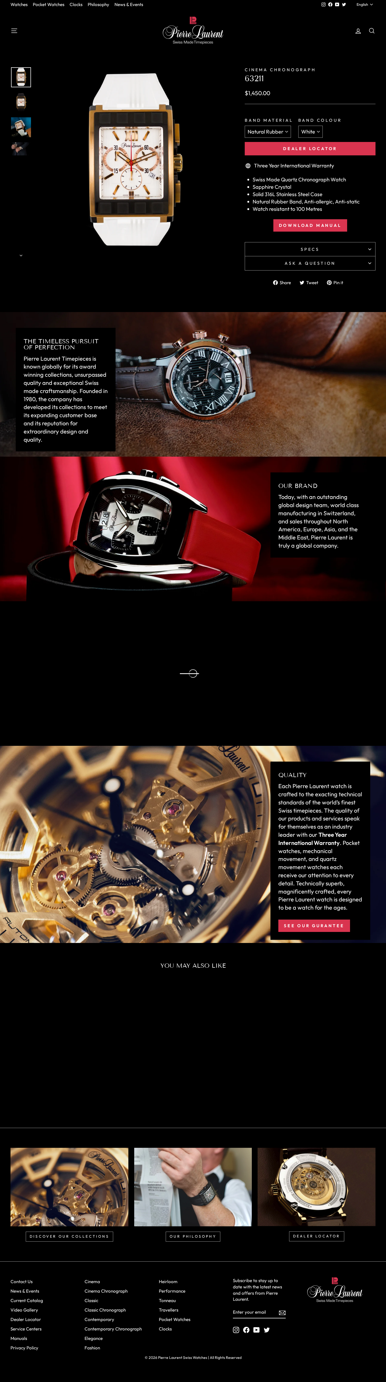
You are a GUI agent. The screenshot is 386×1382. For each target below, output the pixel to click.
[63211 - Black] (57, 1096)
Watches (19, 4)
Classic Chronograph (105, 1310)
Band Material (269, 120)
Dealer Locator (310, 148)
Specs (310, 249)
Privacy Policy (24, 1347)
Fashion (92, 1347)
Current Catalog (27, 1300)
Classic (91, 1300)
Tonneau (167, 1300)
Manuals (19, 1338)
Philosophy (98, 4)
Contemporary (99, 1319)
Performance (172, 1291)
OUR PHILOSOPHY (193, 1236)
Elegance (94, 1338)
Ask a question (310, 263)
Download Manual (310, 225)
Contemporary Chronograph (113, 1329)
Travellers (168, 1310)
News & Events (128, 4)
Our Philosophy (56, 708)
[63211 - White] (50, 1096)
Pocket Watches (48, 4)
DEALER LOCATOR (316, 1236)
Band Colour (320, 120)
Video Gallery (24, 1310)
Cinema (92, 1281)
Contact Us (22, 1281)
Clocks (76, 4)
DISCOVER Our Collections (69, 1236)
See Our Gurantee (314, 925)
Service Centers (26, 1329)
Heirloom (168, 1281)
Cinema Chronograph (280, 69)
